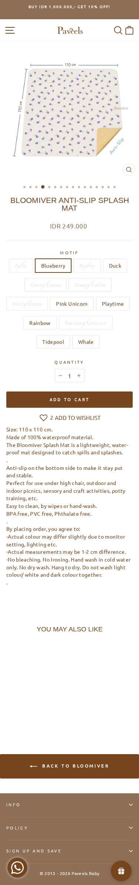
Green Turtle (90, 284)
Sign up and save (34, 851)
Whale (86, 341)
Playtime (113, 303)
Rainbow (39, 322)
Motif (69, 252)
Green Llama (45, 284)
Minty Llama (27, 303)
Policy (17, 828)
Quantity (69, 362)
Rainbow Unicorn (86, 322)
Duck (115, 265)
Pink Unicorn (71, 303)
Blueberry (53, 265)
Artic (21, 265)
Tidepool (53, 341)
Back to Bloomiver (75, 766)
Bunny (87, 265)
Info (13, 804)
